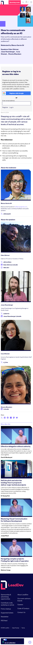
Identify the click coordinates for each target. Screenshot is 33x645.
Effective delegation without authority (16, 446)
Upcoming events (15, 2)
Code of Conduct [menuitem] (23, 608)
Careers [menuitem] (20, 604)
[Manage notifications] (29, 642)
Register (5, 107)
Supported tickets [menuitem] (7, 613)
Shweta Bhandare (14, 54)
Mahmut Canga (5, 570)
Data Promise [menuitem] (15, 628)
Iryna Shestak (5, 354)
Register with (17, 93)
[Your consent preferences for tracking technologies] (3, 642)
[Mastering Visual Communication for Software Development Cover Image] (16, 507)
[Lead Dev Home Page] (12, 585)
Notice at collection (8, 643)
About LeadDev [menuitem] (22, 594)
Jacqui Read (5, 536)
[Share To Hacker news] (11, 418)
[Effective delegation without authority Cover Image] (16, 435)
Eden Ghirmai (13, 49)
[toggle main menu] (31, 2)
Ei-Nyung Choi (5, 496)
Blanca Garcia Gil (17, 45)
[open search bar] (23, 2)
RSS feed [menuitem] (4, 620)
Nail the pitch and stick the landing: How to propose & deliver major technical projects (13, 482)
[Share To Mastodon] (14, 418)
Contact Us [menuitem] (21, 612)
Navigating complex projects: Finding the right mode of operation (15, 559)
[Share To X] (2, 418)
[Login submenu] (27, 2)
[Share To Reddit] (8, 418)
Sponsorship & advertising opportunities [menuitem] (6, 596)
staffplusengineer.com (21, 207)
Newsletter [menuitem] (4, 616)
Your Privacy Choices (14, 640)
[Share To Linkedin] (5, 418)
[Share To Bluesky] (17, 418)
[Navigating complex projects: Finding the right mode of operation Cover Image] (16, 547)
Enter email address (8, 100)
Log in (11, 107)
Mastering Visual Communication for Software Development (14, 519)
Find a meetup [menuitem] (6, 609)
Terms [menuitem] (23, 628)
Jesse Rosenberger (8, 51)
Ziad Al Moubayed (6, 457)
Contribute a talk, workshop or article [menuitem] (7, 604)
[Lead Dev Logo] (3, 3)
